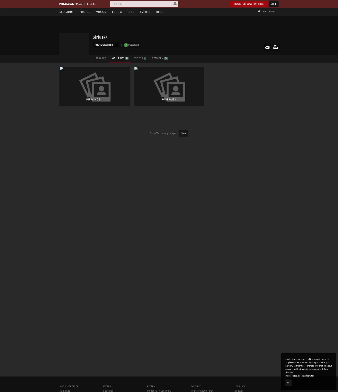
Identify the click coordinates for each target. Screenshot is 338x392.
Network (159, 58)
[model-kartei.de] (78, 4)
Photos (84, 12)
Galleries (120, 58)
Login (274, 3)
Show (183, 133)
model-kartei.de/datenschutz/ (299, 376)
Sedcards (66, 12)
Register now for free (249, 3)
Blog (160, 12)
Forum (117, 12)
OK (288, 382)
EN (264, 11)
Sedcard (101, 58)
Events (145, 12)
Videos (101, 12)
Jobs (131, 12)
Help (272, 11)
